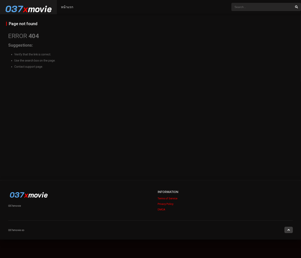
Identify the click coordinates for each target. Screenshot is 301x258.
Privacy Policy (165, 203)
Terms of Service (167, 198)
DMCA (161, 209)
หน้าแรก (67, 7)
